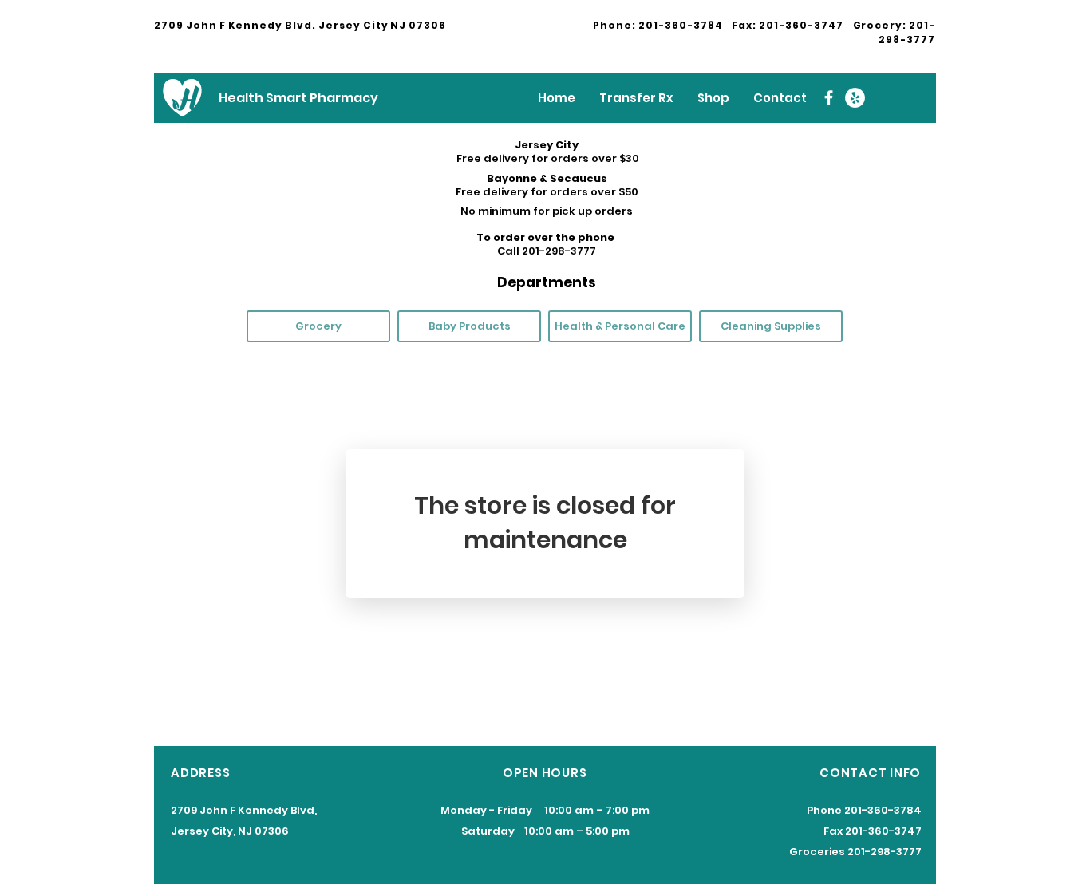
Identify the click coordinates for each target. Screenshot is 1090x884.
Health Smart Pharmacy (298, 98)
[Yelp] (855, 98)
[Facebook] (829, 98)
